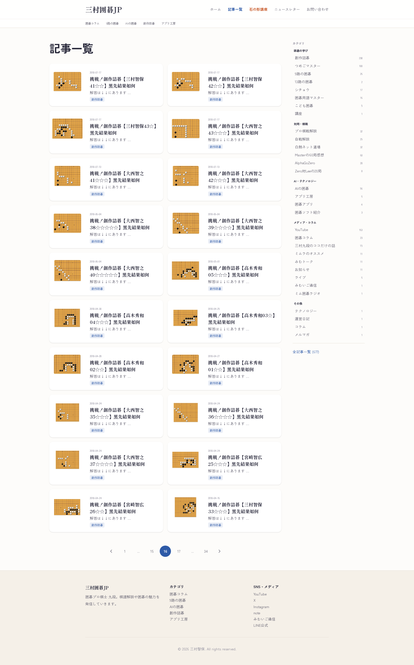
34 (206, 551)
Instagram (261, 606)
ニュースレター (287, 9)
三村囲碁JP (103, 9)
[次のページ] (219, 551)
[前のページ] (111, 551)
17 (178, 551)
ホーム (215, 9)
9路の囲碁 (112, 23)
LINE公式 (260, 625)
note (256, 612)
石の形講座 (258, 9)
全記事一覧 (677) (306, 351)
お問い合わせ (318, 9)
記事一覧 (235, 9)
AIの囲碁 (131, 23)
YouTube (260, 594)
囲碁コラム (92, 23)
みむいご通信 (264, 619)
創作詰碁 (149, 23)
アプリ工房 (168, 23)
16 (165, 551)
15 (151, 551)
